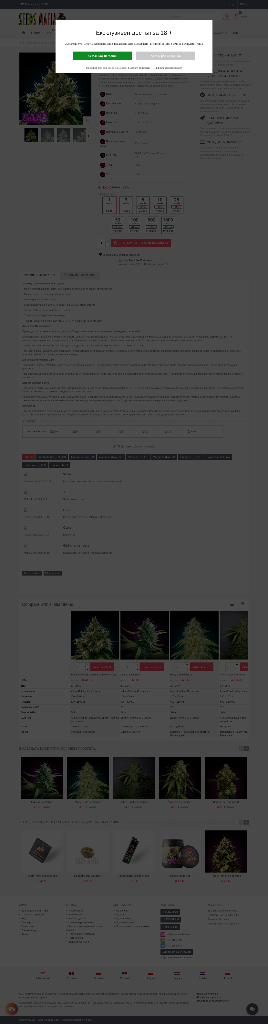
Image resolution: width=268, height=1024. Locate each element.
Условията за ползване (139, 67)
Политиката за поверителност (167, 67)
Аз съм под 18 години (166, 55)
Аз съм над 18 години (102, 55)
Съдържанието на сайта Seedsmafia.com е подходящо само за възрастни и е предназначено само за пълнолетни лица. (134, 43)
